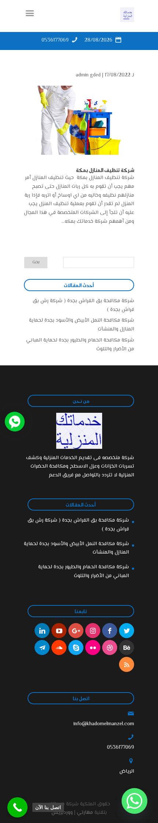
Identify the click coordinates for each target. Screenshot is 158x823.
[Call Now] (14, 421)
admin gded (88, 75)
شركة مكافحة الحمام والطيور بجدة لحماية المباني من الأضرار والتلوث (83, 571)
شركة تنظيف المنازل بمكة (104, 170)
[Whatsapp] (134, 801)
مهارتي (85, 813)
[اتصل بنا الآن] (17, 807)
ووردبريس (62, 813)
